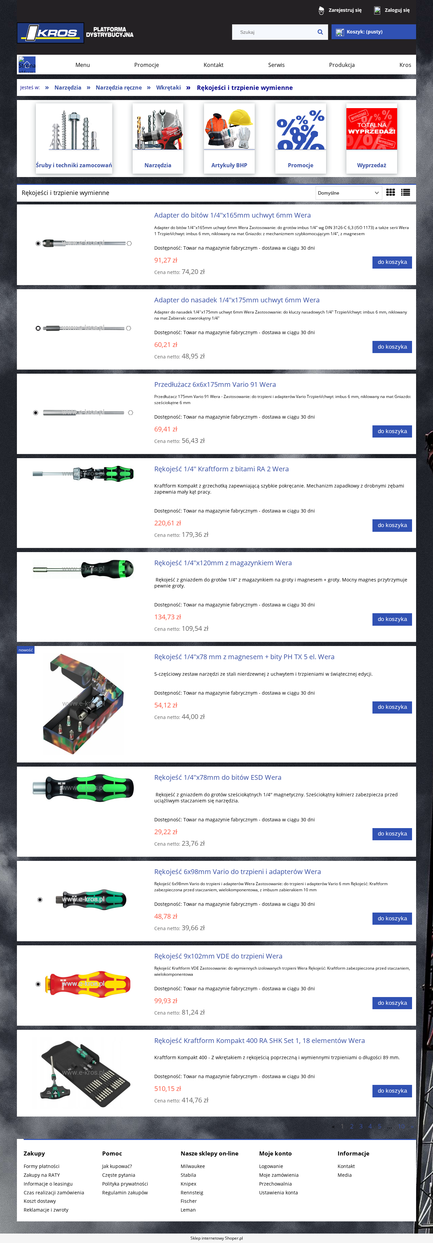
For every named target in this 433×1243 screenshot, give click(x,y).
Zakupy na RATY (42, 1175)
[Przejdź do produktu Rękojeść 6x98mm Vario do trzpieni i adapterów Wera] (83, 899)
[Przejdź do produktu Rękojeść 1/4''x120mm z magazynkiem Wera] (83, 569)
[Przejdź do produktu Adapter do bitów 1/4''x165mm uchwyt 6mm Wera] (83, 243)
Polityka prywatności (125, 1183)
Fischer (189, 1201)
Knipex (188, 1183)
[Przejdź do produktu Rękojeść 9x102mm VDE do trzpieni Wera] (83, 984)
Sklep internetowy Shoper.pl (216, 1238)
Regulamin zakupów (125, 1192)
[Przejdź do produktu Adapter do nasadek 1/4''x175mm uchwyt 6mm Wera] (83, 328)
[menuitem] (83, 64)
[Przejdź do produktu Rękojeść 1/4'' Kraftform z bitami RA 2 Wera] (83, 474)
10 (401, 1126)
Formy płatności (42, 1166)
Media (345, 1175)
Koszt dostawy (40, 1201)
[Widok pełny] (405, 192)
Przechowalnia (275, 1183)
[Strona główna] (76, 37)
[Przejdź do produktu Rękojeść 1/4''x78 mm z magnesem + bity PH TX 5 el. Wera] (83, 704)
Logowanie (271, 1166)
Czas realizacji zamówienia (54, 1192)
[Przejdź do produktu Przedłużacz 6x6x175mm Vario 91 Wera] (83, 412)
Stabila (188, 1175)
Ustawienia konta (278, 1192)
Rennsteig (192, 1192)
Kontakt (346, 1166)
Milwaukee (193, 1166)
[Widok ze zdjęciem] (390, 192)
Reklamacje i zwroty (46, 1210)
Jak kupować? (117, 1166)
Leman (188, 1210)
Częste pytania (118, 1175)
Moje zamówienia (279, 1175)
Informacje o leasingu (48, 1183)
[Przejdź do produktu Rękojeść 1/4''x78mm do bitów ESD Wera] (83, 788)
